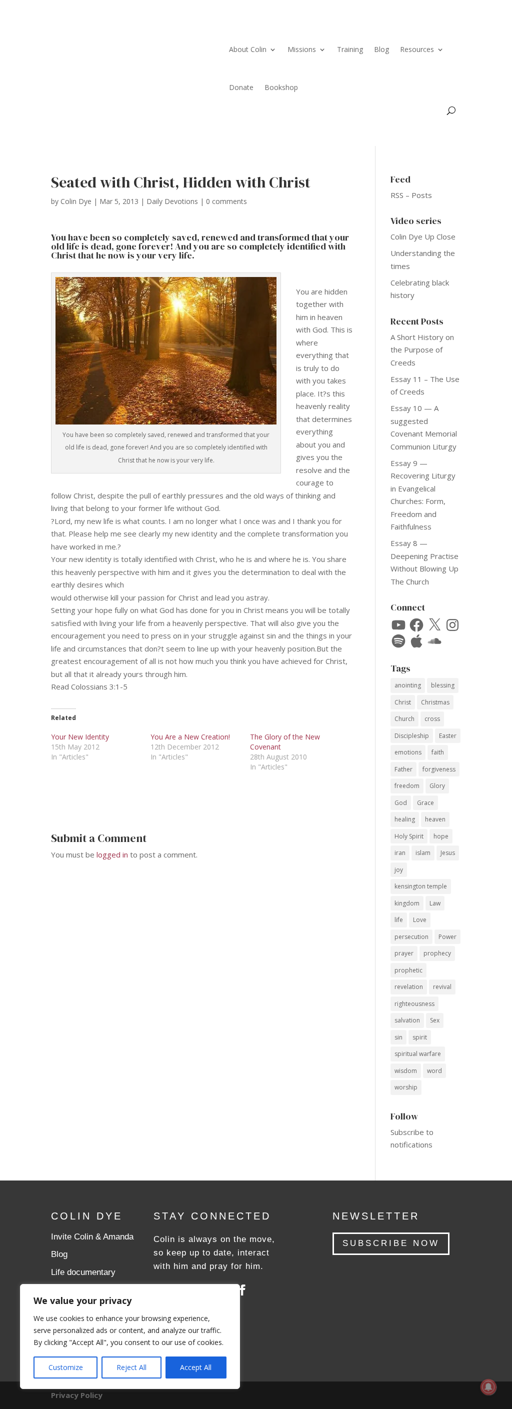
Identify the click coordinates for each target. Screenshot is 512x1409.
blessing (442, 685)
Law (435, 903)
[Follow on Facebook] (243, 1290)
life (398, 920)
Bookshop (281, 87)
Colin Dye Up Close (423, 237)
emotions (408, 752)
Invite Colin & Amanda (92, 1237)
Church (404, 718)
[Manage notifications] (488, 1387)
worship (406, 1087)
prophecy (437, 953)
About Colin (247, 49)
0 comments (226, 201)
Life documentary (83, 1272)
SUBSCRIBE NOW (391, 1243)
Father (403, 769)
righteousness (414, 1004)
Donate (241, 87)
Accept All (196, 1367)
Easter (447, 736)
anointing (407, 685)
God (400, 802)
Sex (435, 1020)
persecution (411, 936)
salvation (407, 1020)
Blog (381, 49)
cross (432, 718)
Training (350, 49)
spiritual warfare (417, 1054)
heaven (435, 819)
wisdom (405, 1070)
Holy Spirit (409, 836)
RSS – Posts (411, 195)
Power (447, 936)
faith (438, 752)
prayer (404, 953)
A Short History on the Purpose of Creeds (422, 350)
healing (404, 819)
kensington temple (420, 886)
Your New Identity (80, 737)
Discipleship (411, 736)
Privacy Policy (76, 1395)
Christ (402, 702)
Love (419, 920)
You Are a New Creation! (190, 737)
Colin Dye (76, 201)
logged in (112, 855)
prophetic (408, 970)
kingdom (407, 903)
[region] (130, 1336)
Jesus (447, 852)
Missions (302, 49)
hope (441, 836)
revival (442, 986)
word (434, 1070)
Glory (437, 786)
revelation (408, 986)
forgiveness (439, 769)
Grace (425, 802)
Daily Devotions (172, 201)
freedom (407, 786)
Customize (65, 1367)
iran (400, 852)
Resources (417, 49)
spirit (419, 1037)
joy (398, 870)
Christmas (435, 702)
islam (423, 852)
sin (398, 1037)
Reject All (131, 1367)
